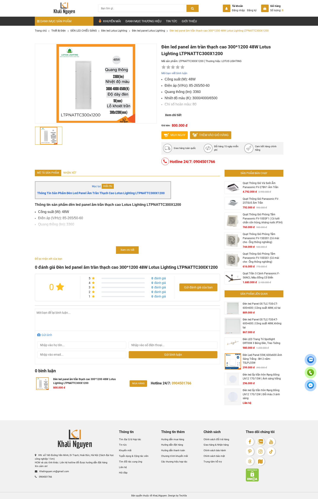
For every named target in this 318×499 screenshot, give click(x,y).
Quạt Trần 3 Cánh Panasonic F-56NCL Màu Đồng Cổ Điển (261, 275)
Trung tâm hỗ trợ (213, 461)
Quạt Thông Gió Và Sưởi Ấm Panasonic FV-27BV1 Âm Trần (260, 185)
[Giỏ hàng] (265, 8)
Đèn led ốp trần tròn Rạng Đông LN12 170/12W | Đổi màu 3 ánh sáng (261, 394)
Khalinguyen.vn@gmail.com (54, 471)
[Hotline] (310, 375)
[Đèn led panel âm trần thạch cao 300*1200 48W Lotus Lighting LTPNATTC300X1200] (42, 383)
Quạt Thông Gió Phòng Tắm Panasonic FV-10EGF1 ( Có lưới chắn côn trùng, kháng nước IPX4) (263, 218)
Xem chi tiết (173, 115)
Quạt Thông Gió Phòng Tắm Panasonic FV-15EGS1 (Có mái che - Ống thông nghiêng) (261, 238)
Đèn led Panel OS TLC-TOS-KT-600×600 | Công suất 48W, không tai (262, 323)
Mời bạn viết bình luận (174, 73)
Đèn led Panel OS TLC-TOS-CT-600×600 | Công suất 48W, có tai (262, 305)
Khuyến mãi (125, 450)
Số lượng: (276, 10)
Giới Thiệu (189, 21)
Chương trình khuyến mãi (174, 455)
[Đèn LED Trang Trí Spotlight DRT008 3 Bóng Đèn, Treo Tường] (233, 343)
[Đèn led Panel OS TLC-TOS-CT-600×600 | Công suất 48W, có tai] (233, 308)
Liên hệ (123, 467)
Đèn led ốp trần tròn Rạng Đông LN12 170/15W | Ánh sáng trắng (262, 376)
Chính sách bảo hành (215, 450)
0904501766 (45, 476)
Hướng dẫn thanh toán (173, 450)
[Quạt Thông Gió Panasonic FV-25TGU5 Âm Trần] (233, 203)
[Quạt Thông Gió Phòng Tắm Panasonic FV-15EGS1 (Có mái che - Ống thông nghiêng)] (233, 240)
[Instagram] (260, 451)
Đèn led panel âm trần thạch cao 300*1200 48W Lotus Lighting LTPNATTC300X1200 (84, 381)
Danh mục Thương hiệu (143, 21)
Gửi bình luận (173, 354)
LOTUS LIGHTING (231, 61)
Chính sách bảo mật (214, 455)
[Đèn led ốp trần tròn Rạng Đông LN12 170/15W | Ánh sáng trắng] (233, 379)
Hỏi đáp (123, 472)
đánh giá (158, 278)
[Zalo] (260, 442)
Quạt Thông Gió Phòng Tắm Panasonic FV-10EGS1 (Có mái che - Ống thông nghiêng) (261, 257)
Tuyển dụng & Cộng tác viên (133, 455)
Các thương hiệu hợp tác (174, 461)
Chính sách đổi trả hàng (216, 439)
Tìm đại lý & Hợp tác (130, 439)
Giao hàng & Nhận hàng (216, 444)
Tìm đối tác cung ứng (130, 461)
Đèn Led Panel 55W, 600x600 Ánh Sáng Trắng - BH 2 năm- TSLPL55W (262, 359)
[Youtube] (271, 442)
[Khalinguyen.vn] (64, 8)
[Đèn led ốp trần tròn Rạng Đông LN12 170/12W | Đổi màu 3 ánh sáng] (233, 396)
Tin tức (171, 21)
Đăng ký (252, 10)
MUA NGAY (177, 135)
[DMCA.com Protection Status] (264, 475)
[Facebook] (250, 442)
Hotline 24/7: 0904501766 (192, 162)
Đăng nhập (238, 10)
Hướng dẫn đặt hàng (172, 444)
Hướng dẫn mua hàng (172, 439)
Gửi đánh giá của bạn (198, 287)
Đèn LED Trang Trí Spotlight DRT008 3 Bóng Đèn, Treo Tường (261, 341)
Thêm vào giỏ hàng (213, 135)
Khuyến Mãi (112, 21)
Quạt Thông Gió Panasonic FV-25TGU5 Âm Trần (261, 200)
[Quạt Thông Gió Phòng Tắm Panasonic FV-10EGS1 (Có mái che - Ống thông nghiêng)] (233, 260)
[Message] (310, 387)
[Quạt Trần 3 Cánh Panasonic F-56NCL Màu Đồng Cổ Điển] (233, 278)
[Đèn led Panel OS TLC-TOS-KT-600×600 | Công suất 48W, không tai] (233, 326)
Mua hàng (138, 383)
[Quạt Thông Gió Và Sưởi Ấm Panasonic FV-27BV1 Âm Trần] (233, 187)
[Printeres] (250, 451)
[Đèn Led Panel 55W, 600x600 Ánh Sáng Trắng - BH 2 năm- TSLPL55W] (233, 361)
